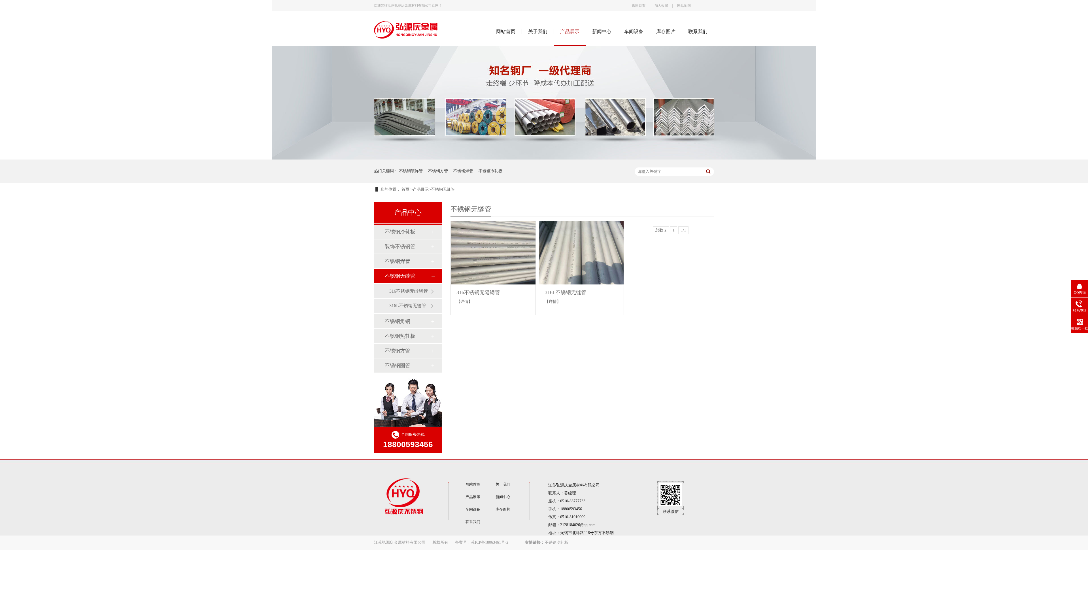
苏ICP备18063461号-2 (489, 542)
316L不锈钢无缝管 (407, 305)
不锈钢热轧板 (400, 336)
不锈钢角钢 (397, 321)
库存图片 (665, 31)
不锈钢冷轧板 (490, 171)
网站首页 (505, 31)
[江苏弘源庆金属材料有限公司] (406, 41)
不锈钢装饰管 (411, 171)
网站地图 (684, 6)
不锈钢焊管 (463, 171)
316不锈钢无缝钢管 (408, 291)
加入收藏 (661, 6)
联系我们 (697, 31)
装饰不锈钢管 (400, 246)
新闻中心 (601, 31)
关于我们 (537, 31)
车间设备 (633, 31)
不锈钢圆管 (397, 365)
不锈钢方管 (438, 171)
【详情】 (464, 301)
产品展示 (569, 31)
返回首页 (638, 6)
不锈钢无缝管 (443, 189)
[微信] (670, 505)
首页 (406, 189)
